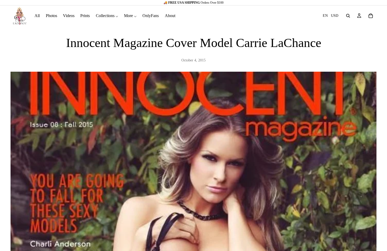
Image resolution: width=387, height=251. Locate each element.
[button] (330, 16)
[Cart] (370, 16)
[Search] (348, 16)
